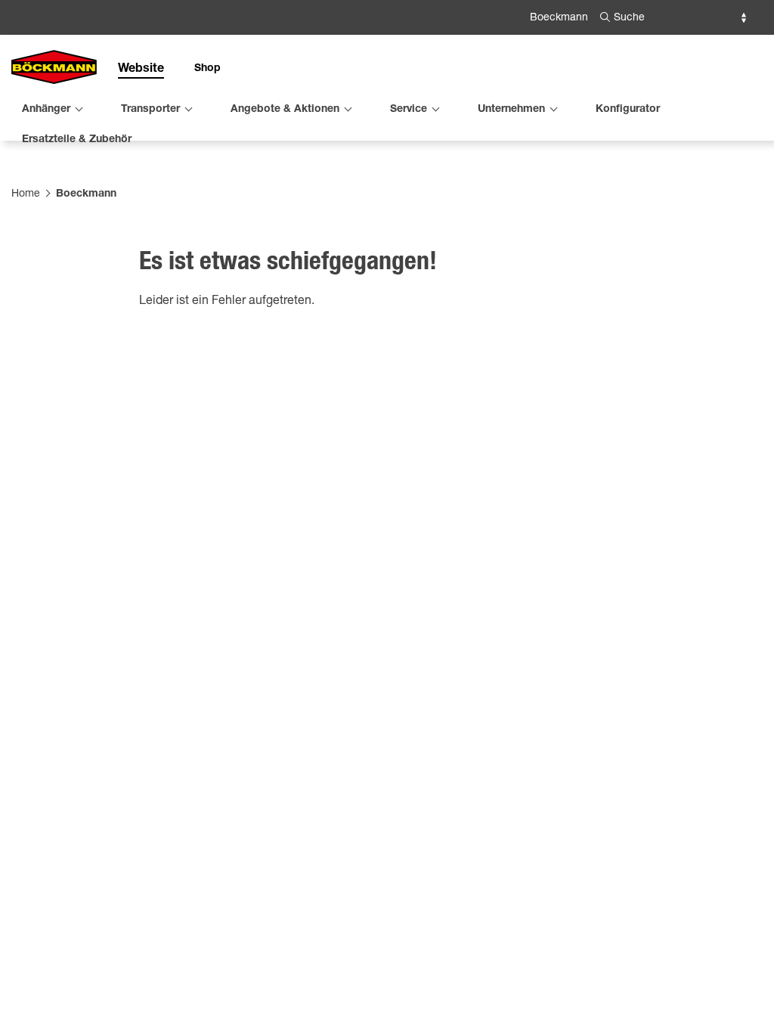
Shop (207, 69)
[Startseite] (54, 68)
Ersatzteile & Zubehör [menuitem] (77, 140)
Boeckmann (559, 18)
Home (25, 194)
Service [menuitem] (408, 109)
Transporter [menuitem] (150, 109)
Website (141, 70)
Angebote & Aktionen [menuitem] (285, 109)
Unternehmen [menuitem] (511, 109)
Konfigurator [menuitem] (628, 109)
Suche (629, 18)
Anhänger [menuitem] (46, 109)
